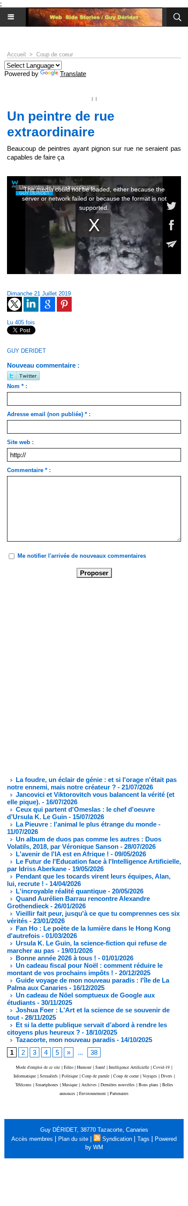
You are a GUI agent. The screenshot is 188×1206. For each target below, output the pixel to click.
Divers (166, 1076)
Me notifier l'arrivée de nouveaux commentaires (81, 556)
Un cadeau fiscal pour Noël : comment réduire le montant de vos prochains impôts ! (85, 969)
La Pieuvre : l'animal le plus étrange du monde (85, 824)
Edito (69, 1067)
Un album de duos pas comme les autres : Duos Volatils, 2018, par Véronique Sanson (84, 842)
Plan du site (73, 1139)
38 (94, 1052)
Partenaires (119, 1093)
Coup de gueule (95, 1076)
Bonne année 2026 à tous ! (55, 958)
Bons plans (148, 1084)
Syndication (117, 1139)
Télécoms (23, 1084)
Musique (69, 1084)
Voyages (150, 1076)
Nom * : (17, 386)
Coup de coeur (54, 54)
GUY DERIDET (26, 351)
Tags (143, 1139)
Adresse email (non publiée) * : (49, 414)
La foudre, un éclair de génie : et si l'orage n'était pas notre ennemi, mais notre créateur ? (92, 783)
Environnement (92, 1093)
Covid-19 (161, 1067)
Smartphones (46, 1084)
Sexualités (49, 1076)
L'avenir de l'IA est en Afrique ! (62, 854)
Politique (70, 1076)
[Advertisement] (87, 676)
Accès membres (32, 1139)
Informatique (25, 1076)
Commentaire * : (29, 470)
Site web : (20, 442)
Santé (100, 1067)
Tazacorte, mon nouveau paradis (64, 1039)
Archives (89, 1084)
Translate (73, 73)
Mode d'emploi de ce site (38, 1067)
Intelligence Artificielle (129, 1067)
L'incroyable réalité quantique (60, 891)
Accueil (16, 54)
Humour (84, 1067)
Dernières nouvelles (118, 1084)
